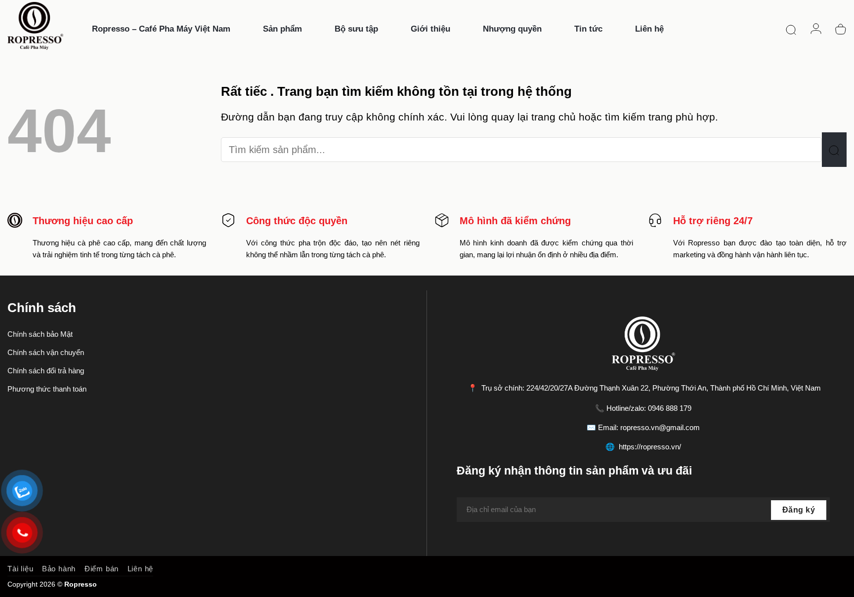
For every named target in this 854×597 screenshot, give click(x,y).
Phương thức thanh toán (46, 389)
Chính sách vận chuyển (45, 352)
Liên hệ (141, 568)
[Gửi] (834, 149)
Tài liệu (20, 568)
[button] (791, 29)
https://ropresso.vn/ (650, 446)
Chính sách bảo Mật (40, 334)
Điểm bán (102, 568)
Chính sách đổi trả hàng (45, 370)
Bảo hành (59, 568)
